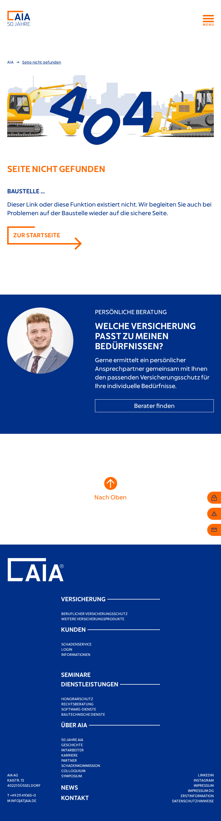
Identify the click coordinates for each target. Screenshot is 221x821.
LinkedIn (206, 775)
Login (66, 649)
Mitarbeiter (72, 750)
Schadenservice (76, 644)
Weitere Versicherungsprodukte (92, 618)
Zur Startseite (36, 235)
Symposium (71, 775)
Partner (69, 760)
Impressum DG (201, 790)
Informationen (75, 654)
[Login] (214, 498)
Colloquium (73, 770)
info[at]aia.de (23, 800)
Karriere (69, 755)
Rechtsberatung (77, 704)
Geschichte (72, 744)
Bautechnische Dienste (83, 714)
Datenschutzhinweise (193, 800)
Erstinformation (197, 795)
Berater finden (154, 405)
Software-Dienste (78, 709)
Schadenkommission (80, 765)
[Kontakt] (214, 530)
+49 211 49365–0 (23, 795)
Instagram (204, 780)
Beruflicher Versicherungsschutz (94, 613)
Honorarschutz (77, 698)
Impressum (204, 785)
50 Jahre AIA (72, 739)
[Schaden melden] (214, 514)
